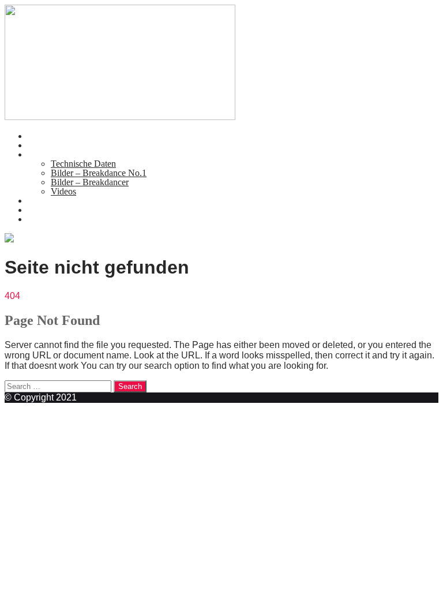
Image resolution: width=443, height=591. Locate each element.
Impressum (47, 210)
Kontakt (42, 200)
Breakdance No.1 (60, 154)
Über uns (44, 145)
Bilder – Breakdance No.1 (99, 173)
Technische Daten (83, 164)
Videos (63, 191)
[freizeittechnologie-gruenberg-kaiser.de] (120, 117)
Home (39, 136)
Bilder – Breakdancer (90, 182)
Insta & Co (47, 219)
